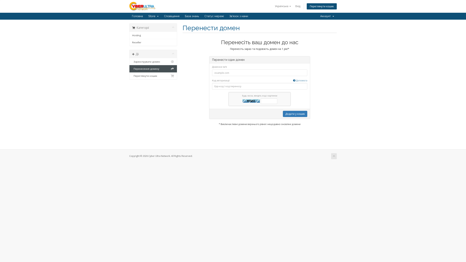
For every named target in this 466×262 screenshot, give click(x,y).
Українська (282, 6)
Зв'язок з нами (238, 16)
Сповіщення (171, 16)
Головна (137, 16)
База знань (192, 16)
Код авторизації (259, 80)
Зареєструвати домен (146, 61)
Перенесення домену (145, 68)
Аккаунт (326, 16)
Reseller (136, 42)
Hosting (136, 35)
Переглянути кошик (322, 6)
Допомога (301, 80)
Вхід (297, 6)
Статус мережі (214, 16)
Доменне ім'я (219, 66)
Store (152, 16)
